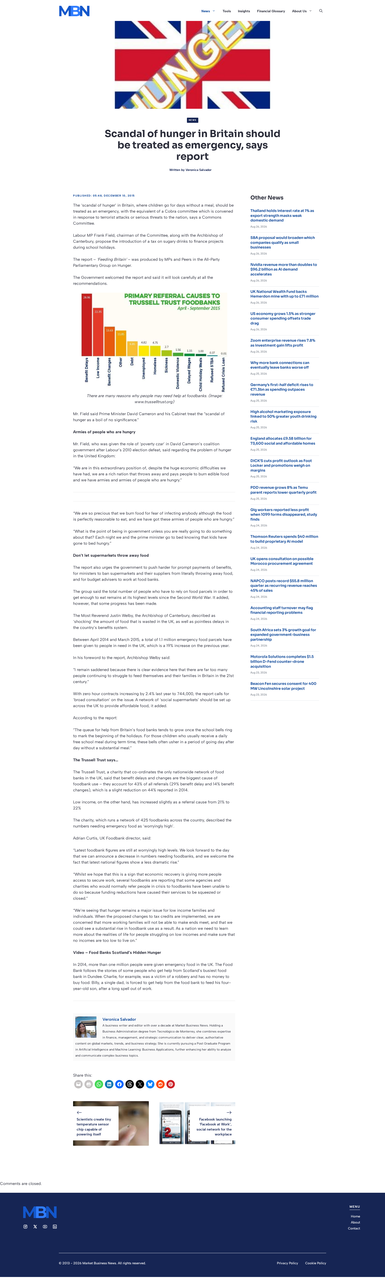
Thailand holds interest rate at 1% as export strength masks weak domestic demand (282, 215)
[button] (321, 11)
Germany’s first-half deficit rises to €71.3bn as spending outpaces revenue (281, 389)
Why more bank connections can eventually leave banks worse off (279, 365)
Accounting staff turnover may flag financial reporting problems (281, 610)
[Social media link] (25, 1226)
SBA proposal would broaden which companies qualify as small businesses (282, 242)
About (355, 1222)
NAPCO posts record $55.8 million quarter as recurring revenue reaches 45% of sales (283, 586)
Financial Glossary (271, 11)
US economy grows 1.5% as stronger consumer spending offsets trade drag (282, 318)
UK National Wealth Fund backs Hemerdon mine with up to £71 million (284, 294)
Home (355, 1216)
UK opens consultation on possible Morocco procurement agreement (281, 561)
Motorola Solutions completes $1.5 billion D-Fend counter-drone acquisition (282, 661)
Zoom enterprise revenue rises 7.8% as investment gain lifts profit (282, 343)
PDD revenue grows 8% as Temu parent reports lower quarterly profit (283, 490)
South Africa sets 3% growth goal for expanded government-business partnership (283, 635)
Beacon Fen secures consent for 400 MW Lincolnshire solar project (283, 686)
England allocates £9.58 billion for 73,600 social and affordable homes (282, 441)
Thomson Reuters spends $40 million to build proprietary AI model (284, 539)
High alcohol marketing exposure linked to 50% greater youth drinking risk (283, 416)
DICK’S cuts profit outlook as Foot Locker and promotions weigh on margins (281, 465)
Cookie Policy (315, 1263)
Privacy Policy (287, 1263)
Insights (244, 11)
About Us (299, 11)
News (205, 11)
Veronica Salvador (198, 170)
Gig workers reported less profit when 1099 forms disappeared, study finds (283, 514)
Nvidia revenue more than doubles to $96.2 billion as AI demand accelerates (283, 269)
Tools (227, 11)
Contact (354, 1228)
